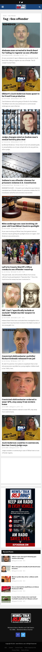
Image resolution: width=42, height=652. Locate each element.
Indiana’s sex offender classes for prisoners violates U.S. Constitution (19, 181)
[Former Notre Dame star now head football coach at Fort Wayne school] (6, 599)
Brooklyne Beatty (8, 55)
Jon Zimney (6, 272)
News (13, 24)
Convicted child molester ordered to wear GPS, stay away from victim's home (19, 401)
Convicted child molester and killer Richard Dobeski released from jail (18, 357)
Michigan (14, 197)
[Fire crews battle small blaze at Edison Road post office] (6, 589)
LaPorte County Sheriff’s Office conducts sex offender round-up (17, 268)
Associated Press (8, 185)
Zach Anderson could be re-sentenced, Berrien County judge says (20, 444)
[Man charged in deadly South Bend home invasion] (6, 569)
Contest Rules (19, 647)
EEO (6, 647)
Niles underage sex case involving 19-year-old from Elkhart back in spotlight (20, 225)
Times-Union (6, 142)
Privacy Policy (15, 650)
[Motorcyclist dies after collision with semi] (6, 579)
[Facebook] (18, 635)
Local (9, 24)
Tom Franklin (6, 98)
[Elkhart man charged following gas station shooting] (6, 559)
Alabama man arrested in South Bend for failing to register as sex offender (20, 51)
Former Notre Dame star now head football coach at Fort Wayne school (24, 598)
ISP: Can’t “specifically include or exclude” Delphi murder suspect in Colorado (18, 312)
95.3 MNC (6, 407)
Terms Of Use (25, 650)
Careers (11, 647)
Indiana (5, 24)
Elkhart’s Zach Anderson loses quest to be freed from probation (20, 95)
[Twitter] (23, 635)
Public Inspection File (30, 647)
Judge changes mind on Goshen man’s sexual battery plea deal (20, 138)
